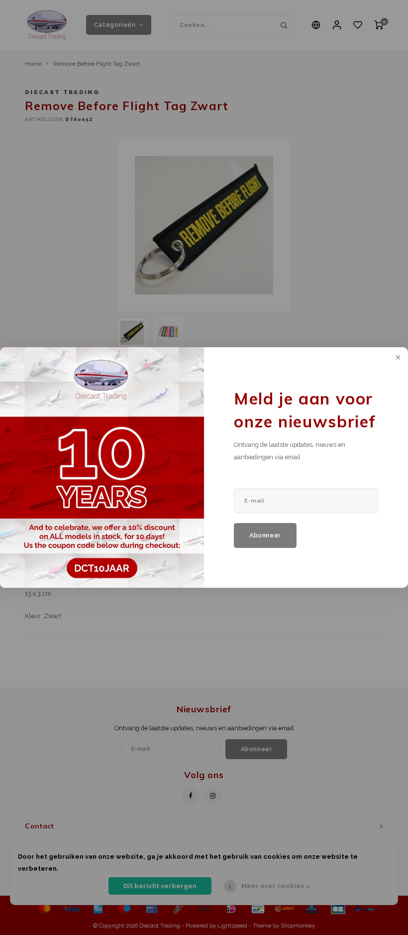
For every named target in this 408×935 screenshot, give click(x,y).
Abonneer (265, 535)
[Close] (397, 358)
